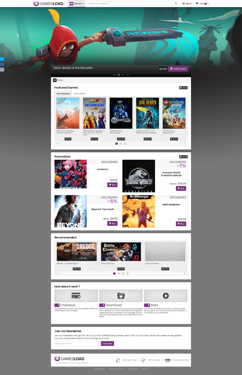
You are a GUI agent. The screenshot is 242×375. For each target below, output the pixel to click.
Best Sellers (79, 93)
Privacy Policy (133, 369)
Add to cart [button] (180, 68)
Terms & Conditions (116, 369)
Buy (114, 184)
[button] (18, 35)
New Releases (63, 93)
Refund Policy (100, 369)
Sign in (188, 3)
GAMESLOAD (48, 3)
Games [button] (78, 3)
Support (145, 369)
